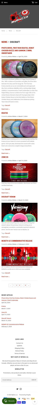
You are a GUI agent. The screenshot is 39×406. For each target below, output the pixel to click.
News (10, 31)
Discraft (7, 105)
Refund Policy (19, 351)
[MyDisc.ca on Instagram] (21, 389)
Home (3, 31)
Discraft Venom (8, 197)
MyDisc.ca (15, 395)
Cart (36, 2)
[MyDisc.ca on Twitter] (17, 389)
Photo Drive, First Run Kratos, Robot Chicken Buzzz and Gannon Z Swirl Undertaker (18, 50)
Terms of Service (19, 353)
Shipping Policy (19, 348)
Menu (6, 2)
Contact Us (19, 343)
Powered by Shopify (24, 395)
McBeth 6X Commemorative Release (17, 241)
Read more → (6, 109)
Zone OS (5, 157)
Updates (19, 345)
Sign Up (34, 380)
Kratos (5, 113)
